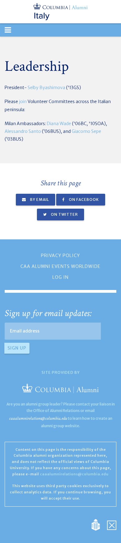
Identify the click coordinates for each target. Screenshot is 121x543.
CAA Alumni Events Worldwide (60, 266)
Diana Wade (59, 123)
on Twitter (64, 214)
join (22, 101)
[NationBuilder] (99, 524)
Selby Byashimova (46, 87)
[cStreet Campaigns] (111, 524)
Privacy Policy (60, 255)
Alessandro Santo (23, 131)
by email (39, 199)
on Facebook (83, 199)
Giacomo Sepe (86, 131)
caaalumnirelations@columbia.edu (38, 418)
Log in (60, 277)
